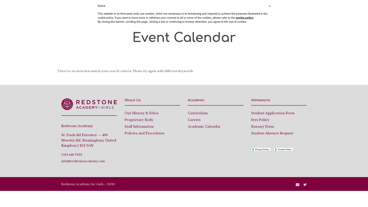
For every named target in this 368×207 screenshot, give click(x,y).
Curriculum (198, 113)
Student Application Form (272, 113)
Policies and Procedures (144, 133)
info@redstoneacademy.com (83, 161)
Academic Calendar (204, 126)
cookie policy (244, 17)
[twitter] (305, 184)
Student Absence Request (272, 133)
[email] (297, 184)
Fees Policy (260, 120)
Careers (194, 120)
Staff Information (139, 126)
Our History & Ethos (142, 113)
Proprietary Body (139, 120)
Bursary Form (262, 126)
